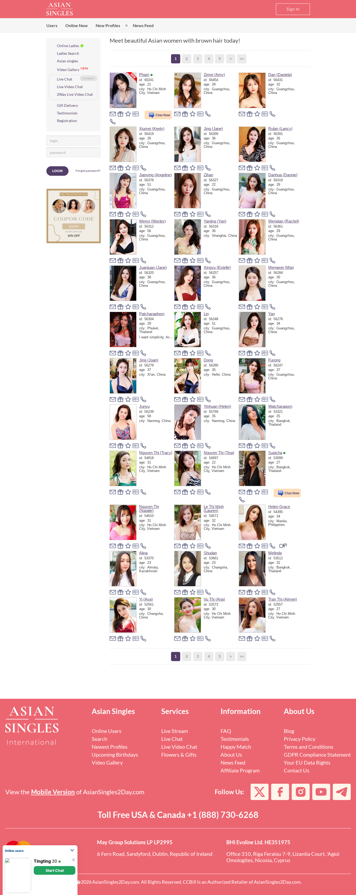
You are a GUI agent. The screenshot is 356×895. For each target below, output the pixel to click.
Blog (289, 731)
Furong (274, 360)
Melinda (275, 553)
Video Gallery (68, 69)
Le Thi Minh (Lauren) (214, 509)
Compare (88, 78)
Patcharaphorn (151, 314)
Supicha (275, 453)
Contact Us (296, 770)
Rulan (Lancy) (280, 128)
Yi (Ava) (146, 599)
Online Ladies (68, 45)
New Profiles (108, 25)
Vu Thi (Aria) (214, 599)
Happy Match (236, 746)
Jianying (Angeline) (155, 175)
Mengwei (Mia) (281, 267)
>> (242, 59)
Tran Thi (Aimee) (282, 599)
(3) (285, 544)
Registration (67, 120)
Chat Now (162, 115)
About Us (231, 754)
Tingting (42, 821)
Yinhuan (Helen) (217, 406)
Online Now (76, 25)
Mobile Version (53, 792)
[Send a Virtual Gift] (136, 114)
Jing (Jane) (213, 128)
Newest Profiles (110, 746)
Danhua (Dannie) (283, 175)
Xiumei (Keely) (151, 128)
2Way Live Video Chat (75, 94)
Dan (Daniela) (280, 75)
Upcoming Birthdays (115, 754)
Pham (144, 75)
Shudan (210, 553)
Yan (271, 314)
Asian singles (67, 61)
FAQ (226, 731)
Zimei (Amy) (214, 75)
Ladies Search (68, 53)
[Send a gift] (120, 114)
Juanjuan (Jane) (153, 267)
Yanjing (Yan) (215, 221)
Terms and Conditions (308, 746)
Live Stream (174, 731)
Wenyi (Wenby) (152, 221)
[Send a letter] (113, 114)
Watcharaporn (280, 406)
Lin (206, 314)
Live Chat (64, 79)
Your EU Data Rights (307, 762)
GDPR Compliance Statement (317, 754)
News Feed (143, 25)
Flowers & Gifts (179, 754)
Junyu (144, 406)
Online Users (106, 731)
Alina (143, 553)
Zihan (208, 175)
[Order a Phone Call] (113, 121)
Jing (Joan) (148, 360)
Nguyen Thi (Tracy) (155, 453)
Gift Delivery (67, 105)
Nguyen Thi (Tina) (219, 453)
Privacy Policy (299, 739)
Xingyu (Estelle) (217, 267)
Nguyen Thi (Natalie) (149, 509)
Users (51, 25)
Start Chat (55, 831)
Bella (39, 861)
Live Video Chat (70, 86)
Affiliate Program (240, 770)
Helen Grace (279, 507)
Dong (208, 360)
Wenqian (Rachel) (283, 221)
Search (99, 739)
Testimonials (67, 113)
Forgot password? (88, 171)
